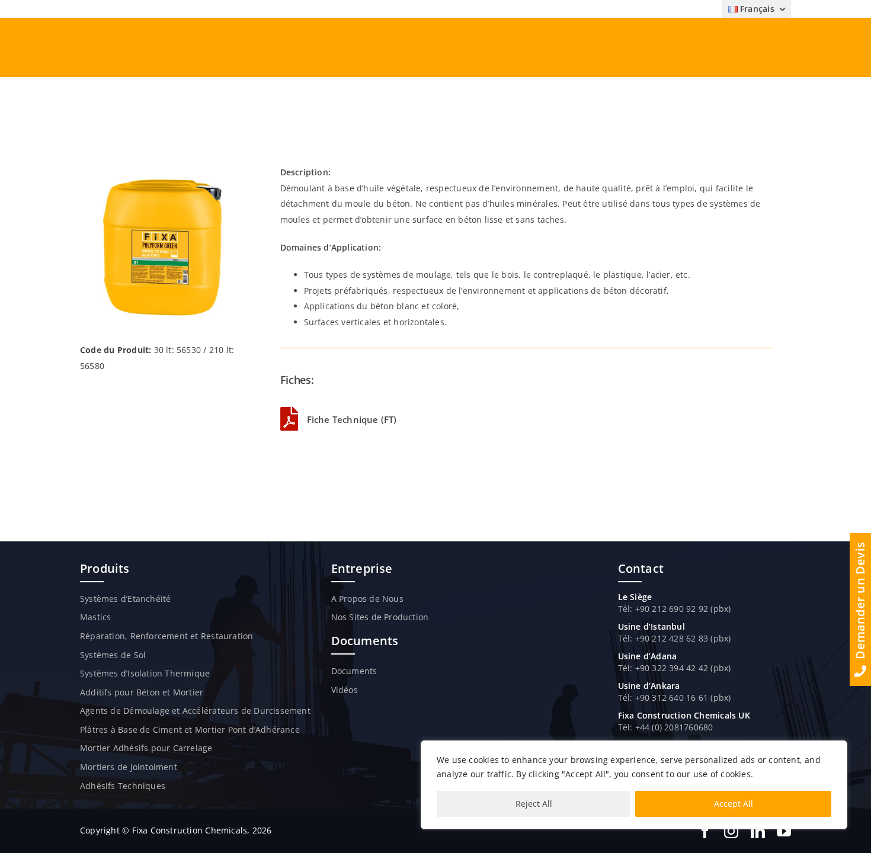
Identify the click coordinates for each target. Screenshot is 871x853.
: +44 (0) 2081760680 (671, 727)
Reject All (533, 803)
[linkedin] (758, 831)
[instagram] (731, 831)
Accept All (733, 803)
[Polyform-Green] (162, 168)
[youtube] (784, 831)
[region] (634, 784)
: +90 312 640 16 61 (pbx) (680, 697)
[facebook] (705, 831)
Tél (624, 668)
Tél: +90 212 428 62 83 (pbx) (674, 638)
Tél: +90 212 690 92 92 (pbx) (674, 608)
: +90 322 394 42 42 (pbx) (680, 668)
